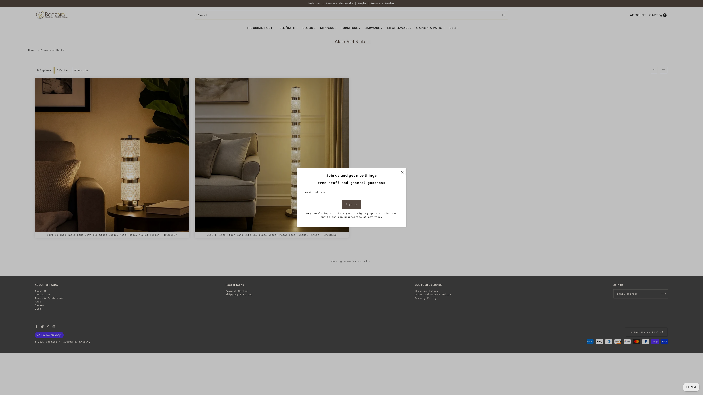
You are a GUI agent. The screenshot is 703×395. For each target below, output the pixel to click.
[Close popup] (402, 172)
